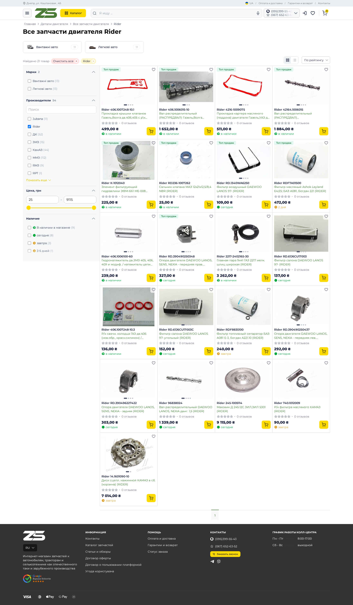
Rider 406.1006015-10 (174, 109)
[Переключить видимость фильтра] (93, 72)
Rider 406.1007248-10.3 (118, 329)
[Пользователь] (304, 13)
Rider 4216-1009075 (231, 109)
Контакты (324, 3)
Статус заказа (158, 551)
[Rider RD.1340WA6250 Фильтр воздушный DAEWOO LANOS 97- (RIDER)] (244, 160)
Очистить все (63, 61)
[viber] (219, 561)
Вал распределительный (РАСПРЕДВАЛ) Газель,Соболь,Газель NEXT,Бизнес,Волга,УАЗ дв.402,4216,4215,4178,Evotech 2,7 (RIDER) (297, 115)
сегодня (45, 235)
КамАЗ (41, 150)
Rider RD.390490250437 (292, 329)
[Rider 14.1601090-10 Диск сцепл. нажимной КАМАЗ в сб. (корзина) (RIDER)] (129, 453)
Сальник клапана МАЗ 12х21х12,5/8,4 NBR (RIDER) (185, 189)
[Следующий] (151, 87)
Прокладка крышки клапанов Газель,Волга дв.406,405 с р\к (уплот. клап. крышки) (124, 115)
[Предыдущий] (105, 87)
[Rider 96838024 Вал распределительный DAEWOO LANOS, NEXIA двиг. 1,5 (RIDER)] (186, 380)
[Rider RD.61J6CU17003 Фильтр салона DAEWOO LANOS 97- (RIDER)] (301, 233)
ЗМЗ (39, 142)
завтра (44, 243)
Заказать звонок (227, 554)
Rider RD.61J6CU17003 (290, 256)
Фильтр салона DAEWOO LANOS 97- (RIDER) (298, 262)
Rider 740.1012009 (287, 403)
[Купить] (151, 131)
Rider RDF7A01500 (287, 183)
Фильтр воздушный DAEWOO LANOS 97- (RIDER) (239, 189)
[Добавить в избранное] (153, 69)
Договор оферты (98, 558)
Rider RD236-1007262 (174, 183)
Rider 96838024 (170, 403)
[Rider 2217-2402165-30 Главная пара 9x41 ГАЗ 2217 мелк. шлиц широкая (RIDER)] (244, 233)
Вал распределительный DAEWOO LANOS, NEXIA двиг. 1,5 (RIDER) (185, 409)
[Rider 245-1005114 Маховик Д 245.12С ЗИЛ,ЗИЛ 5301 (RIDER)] (244, 380)
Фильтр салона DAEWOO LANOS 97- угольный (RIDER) (183, 335)
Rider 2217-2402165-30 (233, 256)
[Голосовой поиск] (258, 13)
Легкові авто (45, 89)
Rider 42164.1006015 (288, 109)
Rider (86, 61)
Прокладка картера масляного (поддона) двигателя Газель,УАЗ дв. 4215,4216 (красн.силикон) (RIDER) (243, 115)
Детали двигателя (54, 24)
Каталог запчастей (99, 545)
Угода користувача (99, 571)
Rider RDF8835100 (230, 329)
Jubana (40, 119)
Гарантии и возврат (300, 3)
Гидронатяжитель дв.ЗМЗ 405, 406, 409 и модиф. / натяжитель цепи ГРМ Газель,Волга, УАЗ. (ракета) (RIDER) (127, 262)
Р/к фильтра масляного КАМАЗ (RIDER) (297, 409)
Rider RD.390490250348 (177, 256)
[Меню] (27, 13)
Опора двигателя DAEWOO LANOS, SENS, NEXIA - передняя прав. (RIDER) (185, 262)
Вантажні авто (46, 81)
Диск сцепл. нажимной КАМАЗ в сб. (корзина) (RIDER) (128, 482)
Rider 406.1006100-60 (117, 256)
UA (251, 3)
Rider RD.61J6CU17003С (176, 329)
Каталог (76, 13)
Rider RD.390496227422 (119, 403)
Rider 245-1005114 (229, 403)
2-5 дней (45, 251)
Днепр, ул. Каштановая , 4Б (44, 3)
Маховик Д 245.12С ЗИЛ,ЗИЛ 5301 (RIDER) (241, 409)
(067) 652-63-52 (226, 546)
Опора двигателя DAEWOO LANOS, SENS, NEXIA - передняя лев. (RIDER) (300, 335)
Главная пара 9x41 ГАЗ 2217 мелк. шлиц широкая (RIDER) (241, 262)
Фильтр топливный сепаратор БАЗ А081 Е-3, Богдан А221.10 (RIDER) (243, 335)
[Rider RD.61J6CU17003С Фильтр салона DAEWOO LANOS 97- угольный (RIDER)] (186, 306)
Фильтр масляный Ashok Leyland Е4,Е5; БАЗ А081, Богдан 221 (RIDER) (300, 189)
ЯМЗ (38, 165)
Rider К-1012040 (113, 183)
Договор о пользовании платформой (113, 565)
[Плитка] (287, 60)
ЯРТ (37, 173)
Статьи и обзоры (98, 551)
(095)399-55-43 (226, 539)
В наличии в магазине (56, 227)
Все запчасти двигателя (91, 24)
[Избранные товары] (313, 13)
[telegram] (212, 561)
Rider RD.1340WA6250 (233, 183)
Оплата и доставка (271, 3)
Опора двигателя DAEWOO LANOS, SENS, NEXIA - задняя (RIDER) (128, 409)
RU (28, 548)
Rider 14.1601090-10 (115, 476)
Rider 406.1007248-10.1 (118, 109)
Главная (30, 24)
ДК (38, 134)
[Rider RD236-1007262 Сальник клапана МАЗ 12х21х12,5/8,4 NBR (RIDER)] (186, 160)
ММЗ (39, 157)
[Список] (294, 60)
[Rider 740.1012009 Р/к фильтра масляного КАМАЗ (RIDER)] (301, 380)
